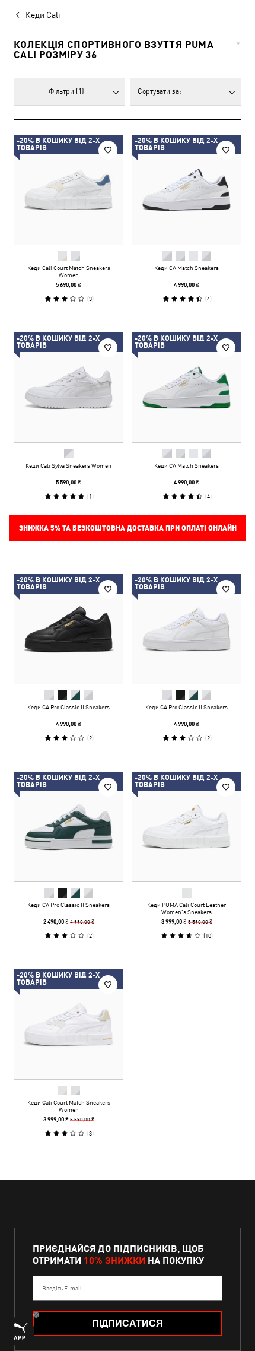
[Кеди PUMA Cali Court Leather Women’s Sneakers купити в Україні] (186, 826)
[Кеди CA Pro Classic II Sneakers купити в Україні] (68, 629)
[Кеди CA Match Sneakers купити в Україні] (186, 190)
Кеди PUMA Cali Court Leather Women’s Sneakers (186, 908)
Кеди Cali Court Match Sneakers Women (68, 271)
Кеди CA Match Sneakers (186, 267)
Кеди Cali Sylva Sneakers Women (68, 465)
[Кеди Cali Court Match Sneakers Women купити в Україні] (68, 190)
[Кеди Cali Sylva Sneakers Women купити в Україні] (68, 387)
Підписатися (127, 1323)
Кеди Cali (43, 15)
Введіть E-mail (62, 1288)
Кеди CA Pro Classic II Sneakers (68, 707)
